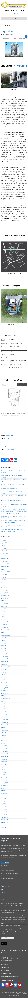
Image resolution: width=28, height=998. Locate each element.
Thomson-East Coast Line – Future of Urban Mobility (12, 915)
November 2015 (5, 788)
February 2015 (4, 812)
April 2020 (3, 648)
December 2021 (5, 595)
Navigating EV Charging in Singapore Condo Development (13, 919)
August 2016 (4, 764)
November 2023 (5, 558)
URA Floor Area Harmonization (9, 488)
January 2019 (4, 688)
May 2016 (3, 772)
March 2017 (4, 746)
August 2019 (4, 669)
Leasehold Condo (5, 447)
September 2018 (5, 698)
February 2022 (4, 590)
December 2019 (5, 659)
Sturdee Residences (8, 449)
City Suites (7, 31)
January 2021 (4, 624)
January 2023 (4, 561)
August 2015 (4, 796)
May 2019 (3, 677)
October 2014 (4, 822)
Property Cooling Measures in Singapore (9, 873)
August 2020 (4, 638)
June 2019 (3, 674)
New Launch (20, 65)
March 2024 (4, 548)
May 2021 (3, 614)
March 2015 (4, 809)
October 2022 (4, 569)
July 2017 (3, 735)
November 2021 (5, 598)
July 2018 (3, 703)
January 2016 (4, 783)
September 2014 (5, 825)
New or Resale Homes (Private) (7, 878)
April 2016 (3, 775)
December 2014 (5, 817)
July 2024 (3, 545)
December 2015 (5, 785)
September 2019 (5, 667)
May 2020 (3, 645)
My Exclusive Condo (8, 34)
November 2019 (5, 661)
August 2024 (4, 543)
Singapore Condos (22, 844)
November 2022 (5, 566)
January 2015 (4, 814)
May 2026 (3, 540)
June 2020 (3, 643)
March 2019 (4, 682)
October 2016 (4, 759)
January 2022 (4, 593)
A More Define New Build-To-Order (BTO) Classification (12, 905)
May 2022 (3, 582)
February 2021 (4, 622)
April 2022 (3, 585)
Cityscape (6, 440)
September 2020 (5, 635)
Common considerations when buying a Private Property (12, 876)
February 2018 (4, 717)
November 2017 (5, 725)
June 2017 (3, 738)
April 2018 (3, 711)
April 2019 (3, 680)
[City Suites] (14, 43)
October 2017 (4, 727)
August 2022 (4, 574)
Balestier (15, 38)
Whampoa (6, 39)
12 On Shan (6, 438)
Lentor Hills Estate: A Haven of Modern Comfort (13, 509)
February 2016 (4, 780)
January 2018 (4, 719)
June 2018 (3, 706)
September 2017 (5, 730)
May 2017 (3, 740)
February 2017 (4, 748)
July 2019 (3, 672)
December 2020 (5, 627)
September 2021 (5, 603)
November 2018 (5, 693)
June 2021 (3, 611)
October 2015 (4, 790)
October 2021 (4, 601)
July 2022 (3, 577)
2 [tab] (12, 89)
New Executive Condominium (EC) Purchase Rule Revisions (13, 903)
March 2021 (4, 619)
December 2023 (5, 556)
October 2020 (4, 632)
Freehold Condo (9, 435)
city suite (19, 38)
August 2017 (4, 732)
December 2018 (5, 690)
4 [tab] (15, 89)
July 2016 (3, 767)
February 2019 (4, 685)
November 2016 (5, 756)
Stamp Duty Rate (4, 865)
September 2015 (5, 793)
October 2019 (4, 664)
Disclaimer (3, 892)
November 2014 (5, 819)
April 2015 (3, 806)
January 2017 (4, 751)
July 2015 (3, 798)
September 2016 (5, 761)
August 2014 (4, 827)
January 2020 (4, 656)
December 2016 (5, 754)
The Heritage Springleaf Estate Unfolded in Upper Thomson (13, 917)
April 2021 (3, 616)
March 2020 (4, 651)
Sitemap (2, 889)
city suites (23, 38)
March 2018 (4, 714)
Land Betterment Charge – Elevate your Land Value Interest (13, 910)
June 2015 (3, 801)
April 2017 (3, 743)
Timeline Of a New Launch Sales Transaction (10, 868)
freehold (9, 105)
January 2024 (4, 553)
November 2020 (5, 630)
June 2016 (3, 769)
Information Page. (9, 851)
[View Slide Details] (14, 80)
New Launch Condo (14, 10)
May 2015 (3, 804)
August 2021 (4, 606)
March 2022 (4, 587)
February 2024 (4, 550)
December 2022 (5, 564)
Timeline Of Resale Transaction (7, 870)
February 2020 (4, 653)
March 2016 (4, 777)
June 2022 (3, 579)
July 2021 (3, 608)
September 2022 (5, 572)
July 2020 (3, 640)
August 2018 (4, 701)
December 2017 (5, 722)
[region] (14, 80)
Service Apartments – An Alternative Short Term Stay (12, 908)
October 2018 (4, 696)
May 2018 (3, 709)
